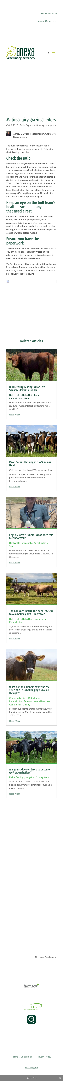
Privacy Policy (44, 1056)
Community (15, 698)
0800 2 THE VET (19, 920)
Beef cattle (14, 542)
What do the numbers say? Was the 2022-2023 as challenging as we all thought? (29, 690)
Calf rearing (15, 470)
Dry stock (30, 125)
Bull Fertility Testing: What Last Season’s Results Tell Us (27, 388)
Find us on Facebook (44, 957)
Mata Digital (31, 1067)
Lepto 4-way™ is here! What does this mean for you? (31, 536)
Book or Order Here (47, 21)
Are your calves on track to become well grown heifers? (29, 771)
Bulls (22, 125)
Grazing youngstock (46, 125)
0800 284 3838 (49, 13)
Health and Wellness (32, 470)
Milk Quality (24, 704)
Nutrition (48, 470)
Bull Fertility (15, 394)
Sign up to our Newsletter (26, 966)
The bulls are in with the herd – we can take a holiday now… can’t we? (31, 612)
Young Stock (42, 777)
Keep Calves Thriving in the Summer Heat (30, 463)
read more (14, 414)
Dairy (35, 542)
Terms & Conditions (22, 1056)
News (27, 398)
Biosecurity (26, 542)
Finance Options (14, 995)
